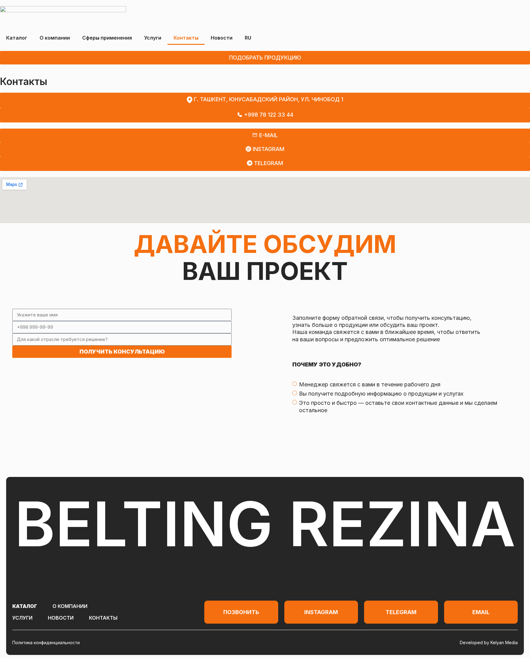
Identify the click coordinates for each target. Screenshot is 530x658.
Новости (221, 38)
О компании (55, 38)
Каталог (16, 38)
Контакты (186, 38)
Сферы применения (107, 38)
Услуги (152, 38)
